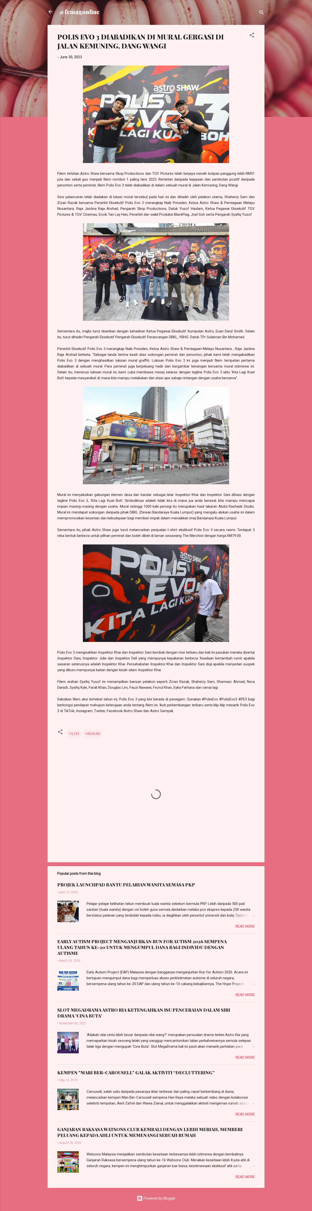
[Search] (261, 13)
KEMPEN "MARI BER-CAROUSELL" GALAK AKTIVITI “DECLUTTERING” (135, 1072)
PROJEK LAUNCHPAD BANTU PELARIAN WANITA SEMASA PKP (126, 885)
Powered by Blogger (159, 1198)
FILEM (74, 734)
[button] (252, 36)
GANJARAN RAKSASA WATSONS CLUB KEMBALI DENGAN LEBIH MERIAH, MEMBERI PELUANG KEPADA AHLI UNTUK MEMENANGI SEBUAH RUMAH (150, 1132)
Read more (245, 926)
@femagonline (79, 12)
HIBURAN (92, 734)
